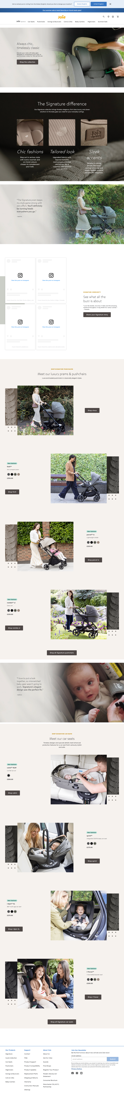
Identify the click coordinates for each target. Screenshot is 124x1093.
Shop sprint (92, 861)
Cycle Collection (11, 1058)
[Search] (104, 16)
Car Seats (9, 1062)
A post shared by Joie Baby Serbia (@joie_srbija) (21, 300)
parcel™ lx (91, 535)
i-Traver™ (90, 972)
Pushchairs (9, 1066)
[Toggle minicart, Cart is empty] (117, 16)
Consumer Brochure (50, 1080)
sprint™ (89, 836)
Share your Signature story (97, 315)
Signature (9, 1054)
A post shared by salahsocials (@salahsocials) (51, 347)
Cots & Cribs (10, 1078)
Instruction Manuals (31, 1086)
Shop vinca (92, 410)
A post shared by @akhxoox (20, 347)
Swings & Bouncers (12, 1074)
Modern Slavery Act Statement (50, 1075)
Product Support (30, 1062)
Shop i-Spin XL (14, 929)
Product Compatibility (32, 1066)
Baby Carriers (10, 1082)
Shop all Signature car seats (62, 1022)
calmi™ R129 (11, 768)
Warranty (27, 1082)
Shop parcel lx (93, 560)
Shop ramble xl (14, 628)
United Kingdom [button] (99, 4)
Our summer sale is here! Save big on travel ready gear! (62, 10)
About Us (46, 1054)
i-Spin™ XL (11, 904)
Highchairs (9, 1070)
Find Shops (47, 1066)
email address (76, 1056)
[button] (110, 4)
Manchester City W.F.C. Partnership (51, 1085)
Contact (27, 1054)
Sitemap (27, 1090)
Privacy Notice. (76, 1069)
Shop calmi (12, 793)
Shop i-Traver (93, 997)
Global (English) (82, 4)
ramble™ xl (11, 603)
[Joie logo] (62, 17)
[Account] (113, 16)
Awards (45, 1062)
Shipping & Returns (31, 1078)
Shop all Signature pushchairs (62, 653)
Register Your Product (51, 1070)
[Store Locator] (108, 16)
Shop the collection (27, 62)
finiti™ (9, 467)
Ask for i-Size (47, 1058)
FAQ (25, 1058)
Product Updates (30, 1070)
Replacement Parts (31, 1074)
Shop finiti (12, 492)
